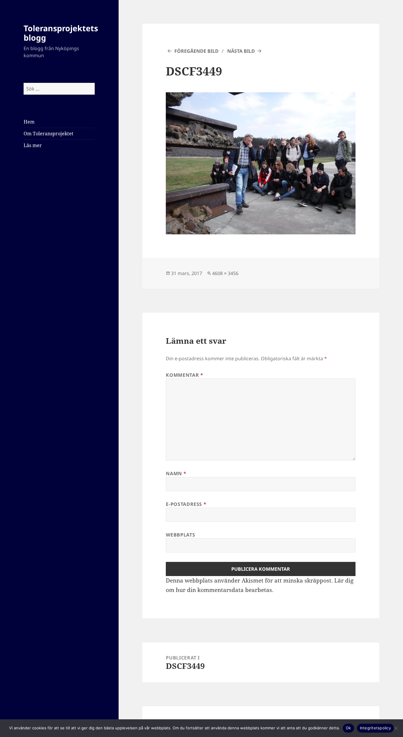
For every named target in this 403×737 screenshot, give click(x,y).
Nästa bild (241, 51)
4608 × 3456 (225, 273)
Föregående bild (196, 51)
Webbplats (180, 535)
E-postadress (186, 504)
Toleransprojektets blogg (61, 33)
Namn (176, 473)
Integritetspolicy (375, 728)
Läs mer (33, 145)
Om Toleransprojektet (48, 133)
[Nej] (396, 728)
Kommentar (184, 375)
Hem (29, 122)
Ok (348, 728)
